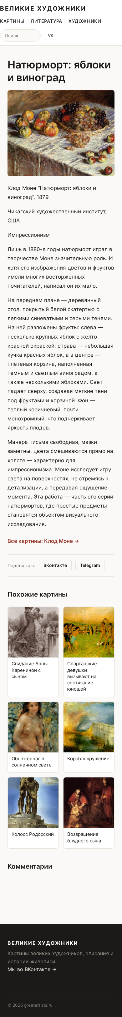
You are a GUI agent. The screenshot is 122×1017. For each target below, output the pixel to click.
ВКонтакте (55, 565)
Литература (46, 21)
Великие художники (43, 8)
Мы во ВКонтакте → (32, 969)
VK (50, 35)
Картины (12, 21)
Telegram (90, 565)
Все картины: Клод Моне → (43, 541)
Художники (85, 21)
